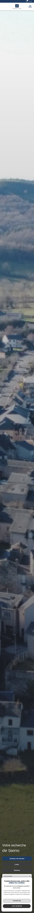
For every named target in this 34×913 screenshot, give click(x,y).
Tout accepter (17, 906)
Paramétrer (17, 901)
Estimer (17, 870)
